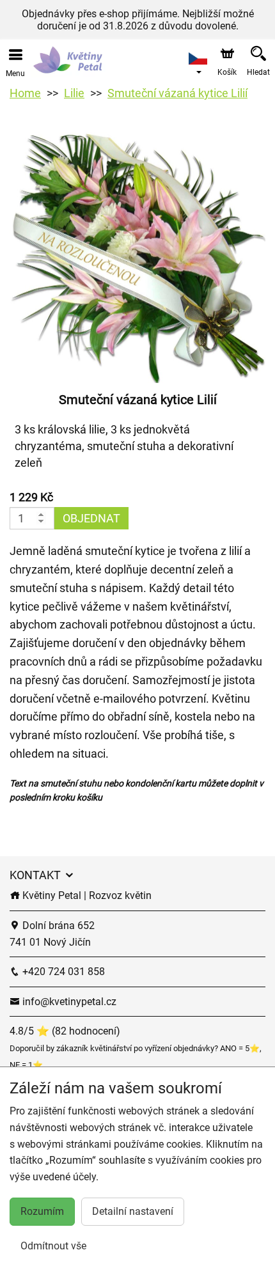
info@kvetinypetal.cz (68, 1002)
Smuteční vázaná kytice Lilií (177, 93)
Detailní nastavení (132, 1211)
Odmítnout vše (53, 1246)
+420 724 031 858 (62, 971)
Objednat (91, 518)
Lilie (74, 93)
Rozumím (42, 1211)
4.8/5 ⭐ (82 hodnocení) (65, 1031)
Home (25, 93)
